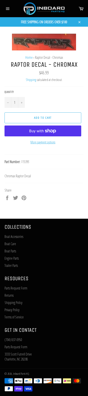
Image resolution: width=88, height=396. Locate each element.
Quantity (9, 92)
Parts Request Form (16, 288)
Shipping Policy (13, 302)
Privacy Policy (12, 309)
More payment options (42, 142)
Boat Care (10, 243)
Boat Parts (10, 251)
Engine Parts (12, 258)
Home (29, 57)
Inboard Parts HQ (21, 374)
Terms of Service (14, 317)
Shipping (31, 79)
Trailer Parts (11, 265)
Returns (9, 295)
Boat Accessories (14, 236)
